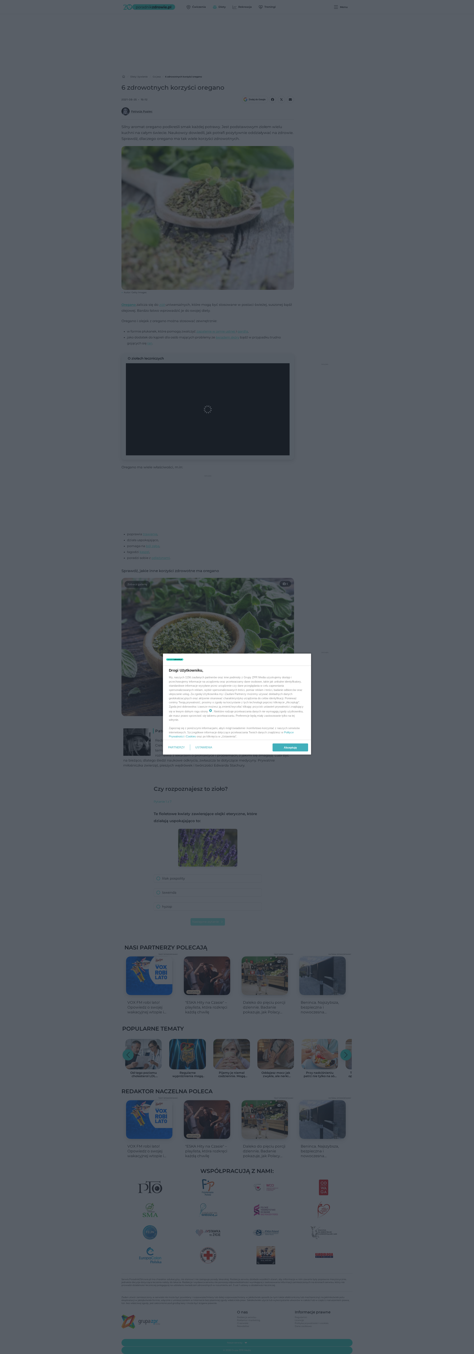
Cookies (191, 736)
